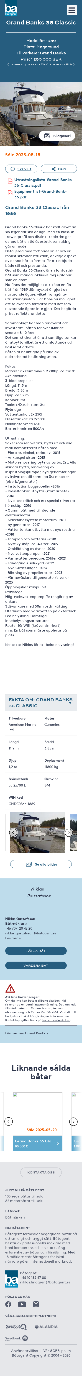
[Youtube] (22, 1304)
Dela (62, 168)
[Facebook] (8, 1304)
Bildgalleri (62, 135)
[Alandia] (46, 1325)
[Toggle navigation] (72, 10)
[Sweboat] (16, 1325)
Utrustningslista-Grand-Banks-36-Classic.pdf (44, 182)
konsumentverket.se (56, 1020)
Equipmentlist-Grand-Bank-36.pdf (40, 194)
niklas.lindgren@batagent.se (45, 1281)
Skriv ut (24, 168)
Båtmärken (15, 1217)
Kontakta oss (41, 1172)
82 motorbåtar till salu (24, 1200)
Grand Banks (53, 53)
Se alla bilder (46, 864)
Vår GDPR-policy (57, 1350)
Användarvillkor (24, 1350)
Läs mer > (13, 937)
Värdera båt (35, 965)
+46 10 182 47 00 (33, 1277)
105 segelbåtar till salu (24, 1196)
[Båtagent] (11, 8)
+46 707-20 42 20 (18, 928)
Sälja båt (36, 951)
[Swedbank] (16, 1336)
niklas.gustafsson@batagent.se (30, 933)
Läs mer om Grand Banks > (26, 1032)
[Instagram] (36, 1304)
